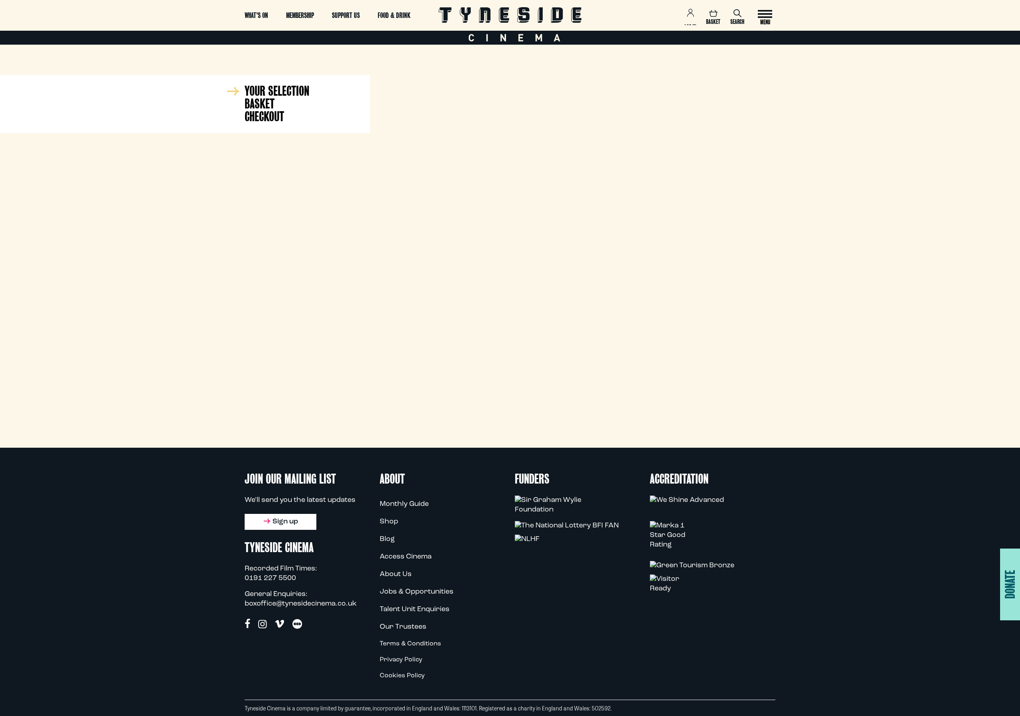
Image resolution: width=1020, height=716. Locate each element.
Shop (389, 521)
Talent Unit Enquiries (414, 609)
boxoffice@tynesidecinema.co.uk (301, 604)
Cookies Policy (402, 676)
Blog (387, 539)
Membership (300, 15)
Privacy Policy (401, 660)
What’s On (256, 15)
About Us (396, 574)
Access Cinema (406, 557)
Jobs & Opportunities (416, 592)
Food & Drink (394, 15)
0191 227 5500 (270, 578)
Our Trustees (403, 627)
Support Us (346, 15)
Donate (1010, 584)
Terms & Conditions (410, 644)
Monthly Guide (404, 504)
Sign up (285, 521)
